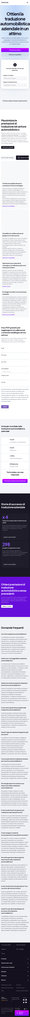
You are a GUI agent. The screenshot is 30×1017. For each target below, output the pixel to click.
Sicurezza (18, 985)
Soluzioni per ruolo (6, 963)
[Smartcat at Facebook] (23, 1000)
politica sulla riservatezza (7, 987)
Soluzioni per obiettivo (7, 967)
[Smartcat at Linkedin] (26, 1000)
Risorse (3, 980)
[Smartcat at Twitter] (23, 1002)
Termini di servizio (20, 987)
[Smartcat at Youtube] (26, 1002)
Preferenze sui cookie (6, 985)
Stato (2, 990)
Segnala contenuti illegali (22, 990)
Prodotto (3, 958)
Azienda (3, 971)
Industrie (4, 975)
